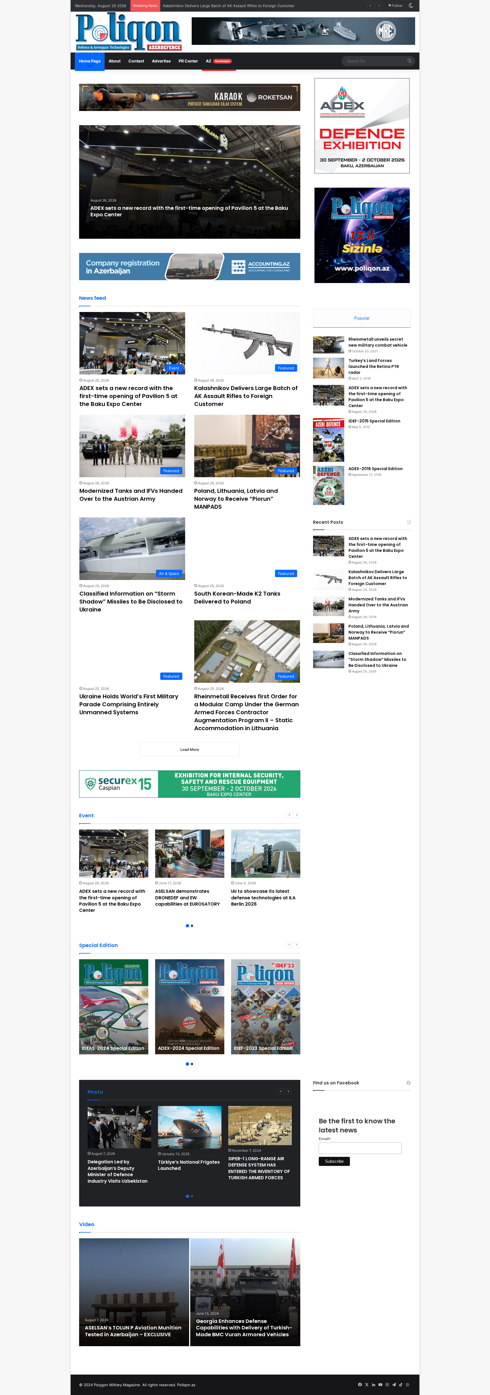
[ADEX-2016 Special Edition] (328, 485)
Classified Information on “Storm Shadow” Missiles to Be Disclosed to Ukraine (131, 601)
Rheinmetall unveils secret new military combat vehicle (378, 342)
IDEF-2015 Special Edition (374, 421)
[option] (189, 182)
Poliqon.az (186, 1385)
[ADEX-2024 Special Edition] (189, 1006)
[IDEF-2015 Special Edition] (328, 440)
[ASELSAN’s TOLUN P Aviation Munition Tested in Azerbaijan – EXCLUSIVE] (134, 1292)
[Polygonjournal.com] (129, 31)
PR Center (188, 60)
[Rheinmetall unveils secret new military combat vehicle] (328, 345)
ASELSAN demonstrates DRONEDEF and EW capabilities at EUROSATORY (187, 897)
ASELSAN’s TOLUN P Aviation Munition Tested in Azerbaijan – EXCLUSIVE (133, 1331)
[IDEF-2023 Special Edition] (265, 1006)
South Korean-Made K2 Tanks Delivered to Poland (237, 598)
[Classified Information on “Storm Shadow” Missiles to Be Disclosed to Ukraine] (328, 659)
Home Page (90, 60)
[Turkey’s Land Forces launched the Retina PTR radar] (328, 368)
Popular (362, 318)
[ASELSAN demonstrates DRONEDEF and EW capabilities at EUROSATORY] (189, 854)
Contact (136, 60)
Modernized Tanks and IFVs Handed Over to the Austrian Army (218, 5)
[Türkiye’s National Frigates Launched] (189, 1127)
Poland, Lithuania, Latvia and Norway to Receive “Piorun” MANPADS (236, 499)
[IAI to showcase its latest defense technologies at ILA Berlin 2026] (265, 854)
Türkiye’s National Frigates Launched (189, 1165)
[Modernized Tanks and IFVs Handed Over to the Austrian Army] (328, 606)
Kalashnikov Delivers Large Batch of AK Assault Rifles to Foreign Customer (246, 396)
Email (325, 1138)
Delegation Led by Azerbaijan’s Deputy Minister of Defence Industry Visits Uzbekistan (117, 1171)
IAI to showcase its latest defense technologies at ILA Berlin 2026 (263, 897)
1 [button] (187, 925)
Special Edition (98, 945)
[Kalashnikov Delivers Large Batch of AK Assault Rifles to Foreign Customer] (328, 579)
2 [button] (192, 926)
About (115, 60)
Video (86, 1224)
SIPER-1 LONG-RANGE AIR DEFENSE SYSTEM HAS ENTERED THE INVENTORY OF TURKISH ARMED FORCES (259, 1168)
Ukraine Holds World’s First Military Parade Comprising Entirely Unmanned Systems (128, 704)
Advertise (161, 60)
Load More (189, 749)
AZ (218, 60)
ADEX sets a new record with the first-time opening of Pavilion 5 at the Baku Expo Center (189, 211)
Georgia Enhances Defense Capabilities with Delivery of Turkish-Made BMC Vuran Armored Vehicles (244, 1328)
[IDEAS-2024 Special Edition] (113, 1006)
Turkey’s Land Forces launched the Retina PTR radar (374, 366)
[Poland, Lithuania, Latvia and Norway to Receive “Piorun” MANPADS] (328, 633)
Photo (95, 1092)
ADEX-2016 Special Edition (376, 469)
